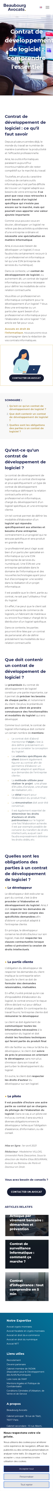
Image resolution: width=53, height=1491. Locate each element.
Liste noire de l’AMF (17, 1379)
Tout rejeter (27, 1484)
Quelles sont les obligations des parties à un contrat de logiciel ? (27, 428)
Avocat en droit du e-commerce (23, 1335)
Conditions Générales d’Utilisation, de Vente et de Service (25, 1392)
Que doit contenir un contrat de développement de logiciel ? (28, 417)
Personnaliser (26, 1476)
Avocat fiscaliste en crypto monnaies (25, 1331)
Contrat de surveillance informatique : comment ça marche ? (22, 1252)
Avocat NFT (13, 1343)
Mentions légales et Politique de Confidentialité (23, 1385)
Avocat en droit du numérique (22, 1339)
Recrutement (14, 1360)
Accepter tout (26, 1469)
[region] (26, 1459)
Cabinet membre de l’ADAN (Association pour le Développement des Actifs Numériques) (25, 1371)
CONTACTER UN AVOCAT (26, 378)
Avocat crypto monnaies (19, 1326)
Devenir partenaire (16, 1364)
